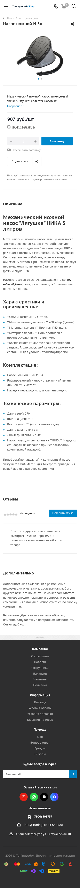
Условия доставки (40, 714)
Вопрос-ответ (40, 742)
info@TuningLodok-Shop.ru (43, 825)
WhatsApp (34, 797)
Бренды (40, 748)
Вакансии (40, 673)
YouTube (23, 797)
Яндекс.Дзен (44, 797)
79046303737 (43, 816)
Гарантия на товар (40, 720)
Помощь (40, 702)
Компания (40, 649)
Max (54, 797)
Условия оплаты (40, 708)
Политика (40, 685)
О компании (40, 656)
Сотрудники (40, 668)
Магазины (40, 679)
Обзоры (40, 754)
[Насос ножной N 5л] (40, 56)
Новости (40, 662)
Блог (40, 737)
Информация (40, 695)
